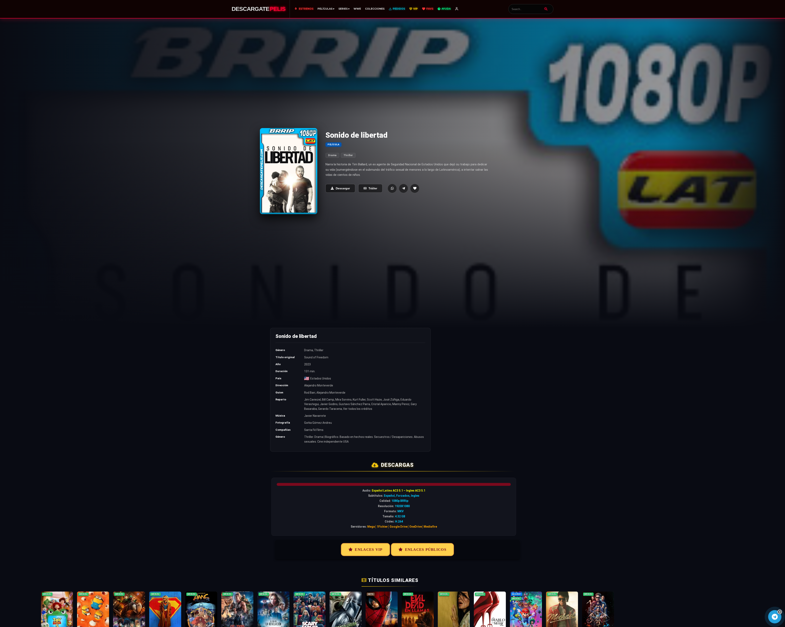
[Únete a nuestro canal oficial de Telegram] (775, 617)
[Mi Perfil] (457, 9)
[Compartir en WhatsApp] (392, 188)
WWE (357, 8)
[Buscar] (546, 9)
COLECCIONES (375, 8)
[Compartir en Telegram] (403, 188)
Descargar (343, 188)
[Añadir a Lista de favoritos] (414, 188)
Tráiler (373, 188)
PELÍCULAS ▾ (325, 8)
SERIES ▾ (343, 8)
